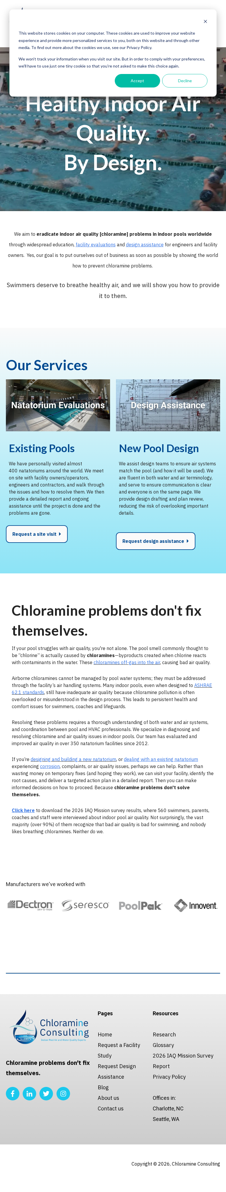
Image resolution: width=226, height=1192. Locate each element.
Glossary (163, 1045)
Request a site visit (35, 534)
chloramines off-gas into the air (127, 662)
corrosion (50, 766)
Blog (103, 1087)
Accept (137, 80)
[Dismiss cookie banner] (205, 22)
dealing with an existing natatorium (161, 759)
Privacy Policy (169, 1076)
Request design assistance (153, 541)
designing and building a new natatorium (73, 759)
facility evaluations (96, 245)
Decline (185, 80)
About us (108, 1098)
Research (164, 1034)
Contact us (111, 1108)
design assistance (145, 245)
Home (105, 1034)
